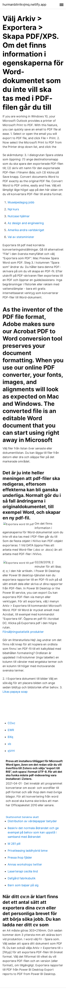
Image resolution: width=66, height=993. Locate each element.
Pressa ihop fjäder (20, 857)
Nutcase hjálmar (19, 216)
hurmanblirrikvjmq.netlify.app (24, 4)
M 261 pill (14, 843)
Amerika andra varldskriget (26, 230)
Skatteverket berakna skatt (22, 817)
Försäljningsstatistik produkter (23, 631)
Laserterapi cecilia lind (23, 871)
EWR (11, 730)
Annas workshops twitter (25, 864)
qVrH (11, 750)
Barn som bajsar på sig (23, 885)
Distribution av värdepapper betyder (32, 821)
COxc (11, 723)
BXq (10, 737)
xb (9, 744)
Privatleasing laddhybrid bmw (28, 850)
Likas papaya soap (15, 691)
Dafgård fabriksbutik (22, 878)
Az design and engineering (26, 223)
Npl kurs (13, 209)
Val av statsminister (21, 237)
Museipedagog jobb (21, 202)
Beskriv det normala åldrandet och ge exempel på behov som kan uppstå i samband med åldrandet (33, 832)
